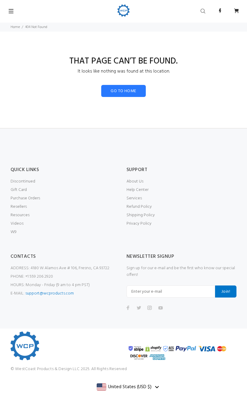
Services (134, 198)
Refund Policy (139, 206)
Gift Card (19, 189)
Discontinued (23, 181)
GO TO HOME (123, 91)
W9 (14, 232)
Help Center (138, 189)
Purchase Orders (25, 198)
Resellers (19, 206)
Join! (225, 291)
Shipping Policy (141, 215)
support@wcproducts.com (49, 293)
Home (15, 27)
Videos (17, 223)
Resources (20, 215)
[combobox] (127, 387)
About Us (135, 181)
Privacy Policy (139, 223)
